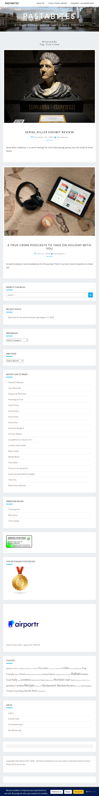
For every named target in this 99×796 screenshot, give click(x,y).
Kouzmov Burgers (16, 428)
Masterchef (35, 680)
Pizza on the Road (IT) (18, 468)
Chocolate (43, 668)
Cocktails (58, 668)
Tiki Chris (12, 479)
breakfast (15, 668)
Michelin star (62, 679)
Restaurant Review (54, 685)
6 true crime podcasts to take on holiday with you (49, 246)
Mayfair (51, 680)
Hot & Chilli (13, 416)
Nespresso (79, 680)
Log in (11, 713)
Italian (76, 673)
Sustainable (86, 685)
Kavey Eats (13, 422)
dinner (71, 668)
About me (40, 3)
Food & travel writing (57, 3)
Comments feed (15, 724)
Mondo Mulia (13, 456)
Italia (69, 674)
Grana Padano (49, 674)
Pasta (84, 680)
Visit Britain (41, 691)
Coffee (65, 668)
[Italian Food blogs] (20, 581)
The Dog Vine (14, 509)
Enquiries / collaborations (82, 3)
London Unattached (17, 445)
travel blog (18, 691)
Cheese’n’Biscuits (16, 382)
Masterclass (44, 680)
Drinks (17, 674)
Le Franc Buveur (15, 433)
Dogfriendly (78, 668)
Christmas (52, 668)
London (26, 680)
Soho (79, 686)
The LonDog (13, 521)
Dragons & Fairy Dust (17, 393)
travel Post (30, 691)
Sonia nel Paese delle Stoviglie (21, 474)
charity (30, 668)
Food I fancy (13, 405)
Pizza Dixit (13, 462)
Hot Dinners (13, 411)
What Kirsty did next (17, 485)
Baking (8, 668)
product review (15, 685)
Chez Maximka (14, 388)
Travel (9, 690)
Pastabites (12, 3)
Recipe (29, 685)
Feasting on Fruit (15, 399)
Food (28, 674)
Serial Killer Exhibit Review (49, 132)
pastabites (62, 137)
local (19, 680)
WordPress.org (14, 730)
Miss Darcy (12, 515)
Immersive (64, 674)
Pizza (88, 680)
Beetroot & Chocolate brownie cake (24, 317)
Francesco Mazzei (36, 674)
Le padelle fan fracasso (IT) (20, 439)
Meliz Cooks (13, 451)
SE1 (76, 686)
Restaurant (38, 686)
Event (22, 674)
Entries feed (13, 718)
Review (70, 685)
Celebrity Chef (23, 668)
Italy (14, 679)
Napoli (73, 680)
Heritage (57, 674)
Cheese (34, 668)
